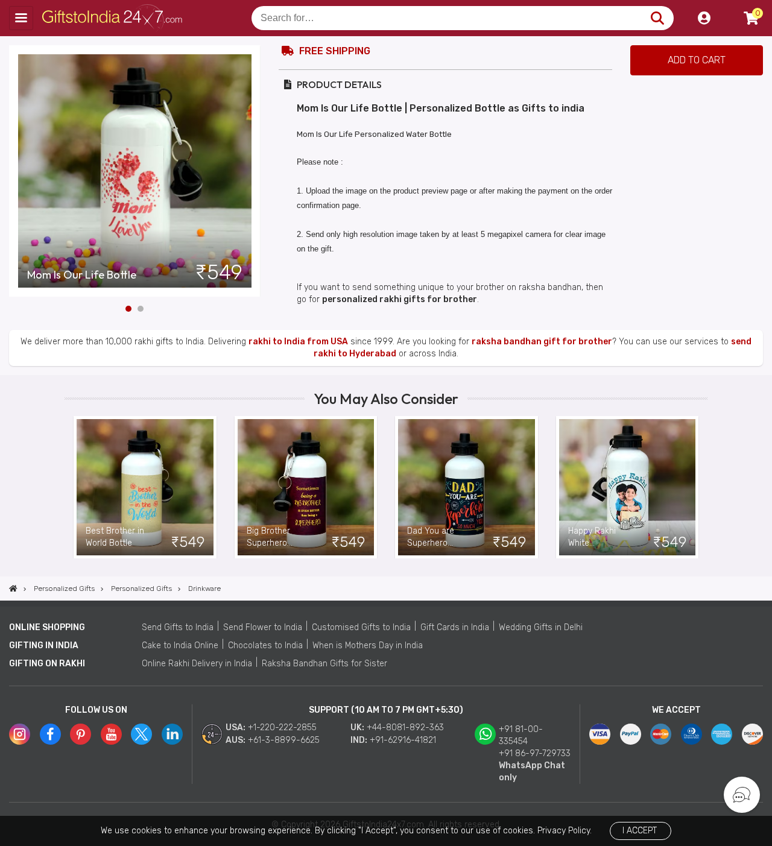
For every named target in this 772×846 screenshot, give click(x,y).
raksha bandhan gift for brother (542, 341)
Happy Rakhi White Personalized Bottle (593, 537)
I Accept (639, 830)
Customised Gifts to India (361, 627)
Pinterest (80, 734)
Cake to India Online (180, 645)
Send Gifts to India (178, 627)
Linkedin (172, 734)
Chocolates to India (265, 645)
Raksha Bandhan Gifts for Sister (324, 663)
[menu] (21, 18)
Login (704, 18)
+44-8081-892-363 (405, 727)
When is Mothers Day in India (367, 645)
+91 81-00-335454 (521, 735)
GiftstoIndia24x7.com (115, 18)
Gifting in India (43, 645)
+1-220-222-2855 (282, 727)
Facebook (50, 734)
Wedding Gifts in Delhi (541, 627)
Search (657, 18)
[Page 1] (128, 309)
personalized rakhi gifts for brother (399, 299)
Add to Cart (697, 60)
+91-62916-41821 (403, 740)
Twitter (141, 734)
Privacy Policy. (564, 830)
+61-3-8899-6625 (284, 740)
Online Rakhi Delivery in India (197, 663)
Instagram (19, 734)
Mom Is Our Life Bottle (81, 275)
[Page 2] (141, 309)
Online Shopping (47, 627)
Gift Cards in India (454, 627)
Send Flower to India (262, 627)
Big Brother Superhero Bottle (268, 537)
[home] (13, 588)
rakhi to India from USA (298, 341)
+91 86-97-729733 (535, 753)
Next (251, 171)
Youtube (111, 734)
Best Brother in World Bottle (115, 537)
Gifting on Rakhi (47, 663)
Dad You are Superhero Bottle (430, 537)
